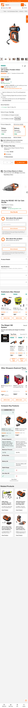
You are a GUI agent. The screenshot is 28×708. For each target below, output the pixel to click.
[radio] (5, 151)
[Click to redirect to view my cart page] (25, 5)
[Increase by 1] (11, 162)
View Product (5, 510)
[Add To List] (22, 66)
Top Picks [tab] (13, 334)
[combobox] (13, 4)
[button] (25, 187)
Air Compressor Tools (13, 11)
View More (14, 479)
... (1, 11)
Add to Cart (22, 162)
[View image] (1, 59)
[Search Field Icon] (22, 4)
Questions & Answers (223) (18, 73)
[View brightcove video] (18, 59)
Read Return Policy (8, 174)
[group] (11, 187)
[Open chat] (27, 19)
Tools (5, 11)
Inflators (21, 11)
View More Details (6, 100)
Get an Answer (14, 228)
